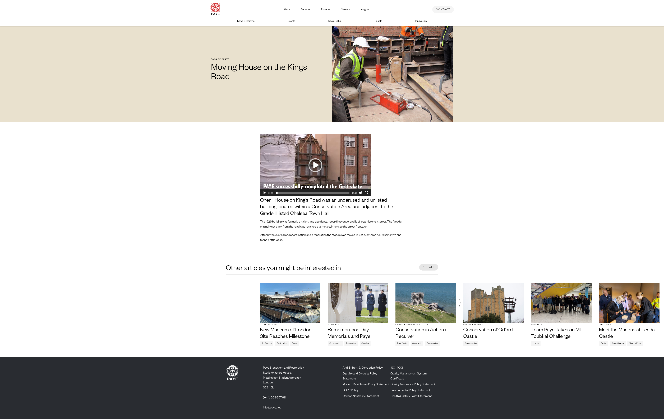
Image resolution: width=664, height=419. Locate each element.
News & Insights (246, 20)
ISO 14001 (396, 367)
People (378, 20)
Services (305, 9)
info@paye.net (272, 407)
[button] (315, 165)
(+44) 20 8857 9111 (275, 397)
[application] (315, 165)
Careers (345, 9)
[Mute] (360, 193)
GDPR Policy (350, 390)
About (286, 9)
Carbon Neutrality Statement (361, 396)
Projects (325, 9)
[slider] (312, 193)
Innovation (421, 20)
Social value (335, 20)
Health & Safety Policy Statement (411, 396)
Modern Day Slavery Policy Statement (366, 384)
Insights (365, 9)
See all (429, 267)
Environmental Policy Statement (410, 390)
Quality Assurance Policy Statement (412, 384)
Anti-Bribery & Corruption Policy (363, 367)
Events (291, 20)
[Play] (264, 193)
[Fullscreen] (366, 193)
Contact (443, 9)
